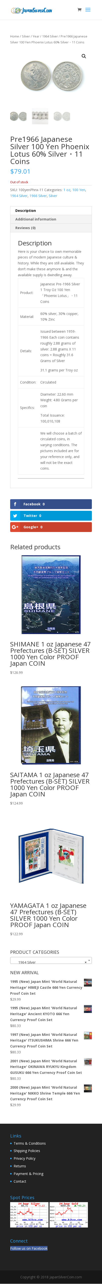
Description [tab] (25, 210)
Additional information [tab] (35, 219)
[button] (83, 56)
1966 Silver (38, 195)
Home (14, 36)
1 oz (66, 189)
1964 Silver (50, 36)
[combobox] (51, 960)
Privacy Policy (24, 1158)
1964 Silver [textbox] (49, 962)
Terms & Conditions (30, 1143)
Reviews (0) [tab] (25, 227)
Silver (26, 36)
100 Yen (78, 189)
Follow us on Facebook (29, 1248)
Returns (20, 1166)
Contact (20, 1181)
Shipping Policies (27, 1150)
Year (36, 36)
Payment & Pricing (28, 1173)
